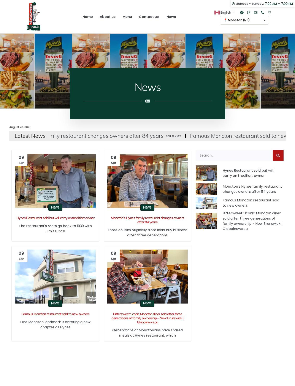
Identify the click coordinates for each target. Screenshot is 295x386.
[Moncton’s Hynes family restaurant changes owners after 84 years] (147, 181)
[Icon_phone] (262, 12)
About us (108, 16)
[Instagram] (248, 12)
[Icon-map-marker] (269, 12)
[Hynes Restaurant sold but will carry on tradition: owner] (55, 181)
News (171, 16)
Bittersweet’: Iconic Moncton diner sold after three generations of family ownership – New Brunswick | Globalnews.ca (147, 318)
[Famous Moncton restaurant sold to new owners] (55, 277)
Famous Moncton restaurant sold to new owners (227, 135)
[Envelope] (255, 12)
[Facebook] (241, 12)
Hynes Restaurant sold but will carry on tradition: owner (55, 218)
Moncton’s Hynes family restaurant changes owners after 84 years (147, 220)
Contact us (149, 16)
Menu (127, 16)
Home (87, 16)
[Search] (278, 155)
